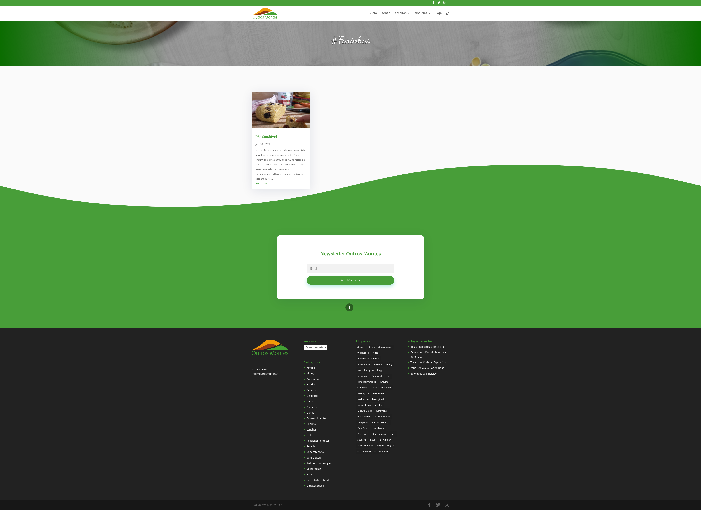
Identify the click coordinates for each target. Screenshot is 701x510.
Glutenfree (386, 387)
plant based (378, 428)
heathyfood (378, 399)
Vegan (380, 445)
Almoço (311, 367)
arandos (378, 364)
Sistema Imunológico (319, 463)
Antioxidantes (315, 379)
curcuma (384, 381)
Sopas (310, 474)
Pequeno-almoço (380, 422)
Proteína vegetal (378, 433)
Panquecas (363, 422)
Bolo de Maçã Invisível (423, 373)
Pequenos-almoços (318, 440)
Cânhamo (362, 387)
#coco (372, 347)
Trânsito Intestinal (318, 480)
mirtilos (378, 405)
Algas (375, 352)
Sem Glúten (314, 457)
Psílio (392, 433)
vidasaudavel (364, 451)
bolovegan (362, 376)
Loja (439, 13)
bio (359, 370)
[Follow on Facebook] (349, 307)
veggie (390, 445)
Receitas (401, 13)
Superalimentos (365, 445)
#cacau (361, 347)
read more (261, 183)
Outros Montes (382, 416)
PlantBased (363, 428)
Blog (379, 370)
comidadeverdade (366, 381)
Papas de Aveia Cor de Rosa (427, 368)
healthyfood (363, 393)
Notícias (421, 13)
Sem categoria (315, 452)
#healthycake (385, 347)
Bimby (389, 364)
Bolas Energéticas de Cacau (427, 346)
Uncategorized (315, 485)
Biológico (369, 370)
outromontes (382, 410)
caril (389, 376)
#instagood (363, 352)
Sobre (386, 13)
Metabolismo (364, 405)
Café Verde (377, 376)
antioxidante (363, 364)
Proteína (361, 433)
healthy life (363, 399)
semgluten (385, 439)
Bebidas (311, 390)
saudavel (362, 439)
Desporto (312, 395)
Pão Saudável (266, 137)
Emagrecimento (316, 418)
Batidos (311, 384)
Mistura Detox (364, 410)
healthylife (378, 393)
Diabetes (312, 407)
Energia (311, 424)
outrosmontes (364, 416)
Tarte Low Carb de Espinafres (428, 362)
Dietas (310, 412)
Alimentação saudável (368, 358)
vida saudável (381, 451)
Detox (310, 401)
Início (373, 13)
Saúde (373, 439)
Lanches (312, 429)
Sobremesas (314, 468)
